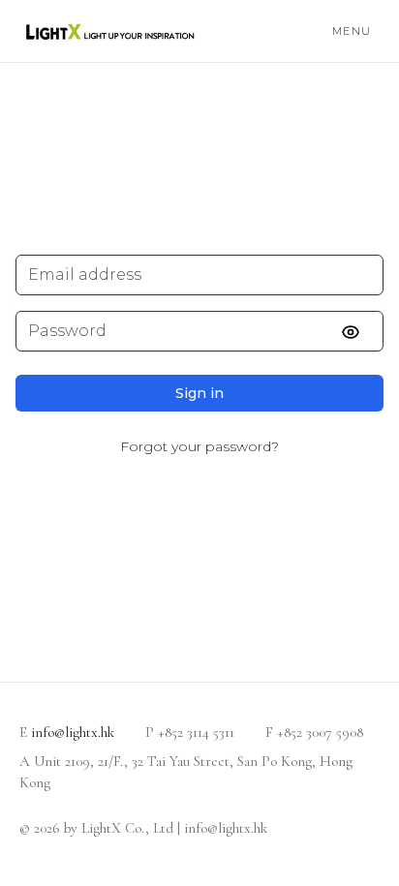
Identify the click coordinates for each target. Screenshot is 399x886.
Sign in (199, 393)
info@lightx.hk (72, 732)
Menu (352, 31)
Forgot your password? (199, 446)
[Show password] (362, 332)
